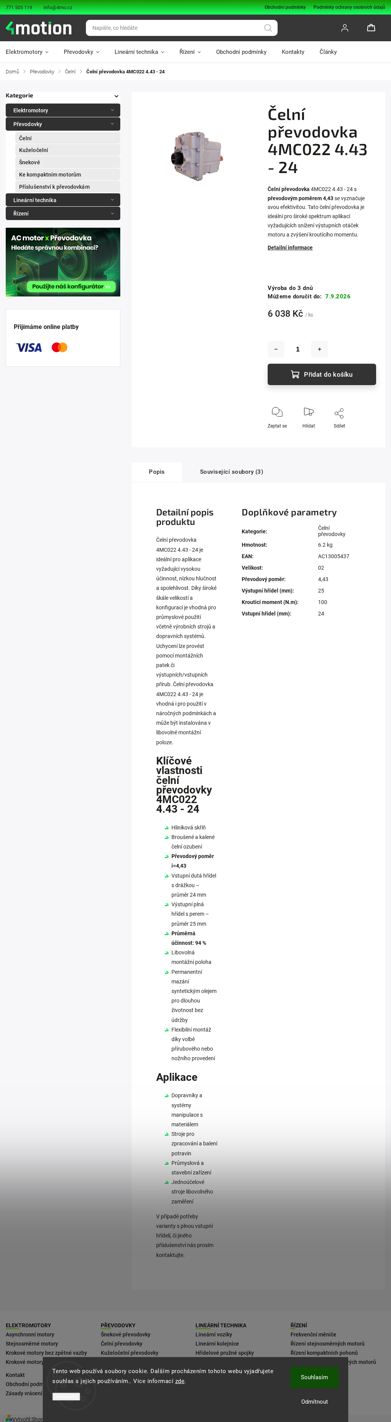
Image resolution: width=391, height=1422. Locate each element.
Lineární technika (35, 200)
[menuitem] (31, 52)
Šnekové (29, 162)
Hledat (268, 28)
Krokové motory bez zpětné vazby (46, 1353)
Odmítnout (314, 1401)
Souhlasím (314, 1377)
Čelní (25, 138)
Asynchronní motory (30, 1334)
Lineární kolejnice (217, 1344)
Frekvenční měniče (313, 1334)
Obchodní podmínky (285, 7)
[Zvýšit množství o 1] (319, 349)
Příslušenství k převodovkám (54, 187)
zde (180, 1381)
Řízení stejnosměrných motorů (328, 1344)
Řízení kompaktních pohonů (324, 1353)
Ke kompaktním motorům (50, 175)
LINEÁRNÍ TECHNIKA (221, 1325)
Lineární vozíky (214, 1334)
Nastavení (66, 1396)
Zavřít (364, 438)
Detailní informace (290, 248)
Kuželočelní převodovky (129, 1353)
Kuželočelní (33, 150)
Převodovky (27, 124)
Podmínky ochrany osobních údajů (349, 7)
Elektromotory (30, 110)
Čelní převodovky (332, 531)
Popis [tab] (157, 471)
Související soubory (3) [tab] (231, 471)
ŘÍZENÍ (299, 1325)
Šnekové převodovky (125, 1334)
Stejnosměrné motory (32, 1344)
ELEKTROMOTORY (28, 1325)
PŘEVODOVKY (118, 1325)
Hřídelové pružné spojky (225, 1353)
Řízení (21, 214)
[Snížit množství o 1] (276, 349)
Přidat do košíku (328, 374)
